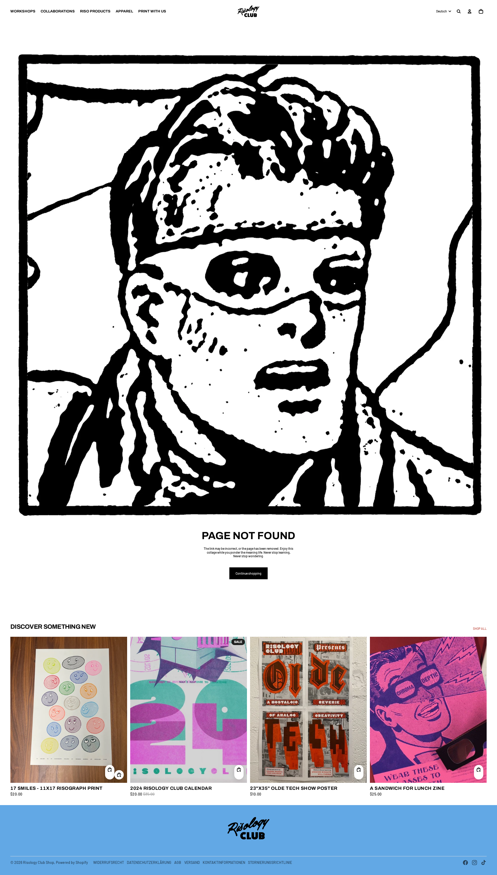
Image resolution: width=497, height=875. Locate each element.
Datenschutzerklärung (149, 862)
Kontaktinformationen (224, 862)
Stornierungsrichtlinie (270, 862)
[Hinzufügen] (119, 774)
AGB (177, 862)
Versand (192, 862)
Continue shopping (248, 573)
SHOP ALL (480, 628)
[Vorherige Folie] (18, 709)
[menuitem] (22, 11)
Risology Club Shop (38, 862)
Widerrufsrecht (108, 862)
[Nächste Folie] (119, 709)
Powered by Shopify (72, 862)
